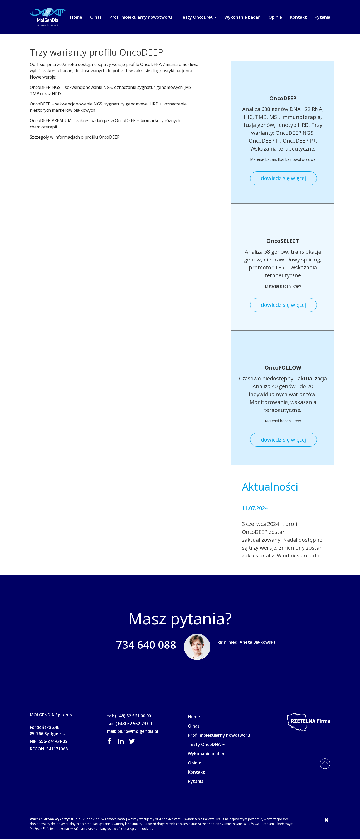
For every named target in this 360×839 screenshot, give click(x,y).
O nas (96, 17)
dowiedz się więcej (283, 178)
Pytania (322, 17)
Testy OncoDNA (197, 17)
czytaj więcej (257, 563)
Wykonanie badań (242, 17)
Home (76, 17)
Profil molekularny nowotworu (141, 17)
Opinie (275, 17)
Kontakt (298, 17)
